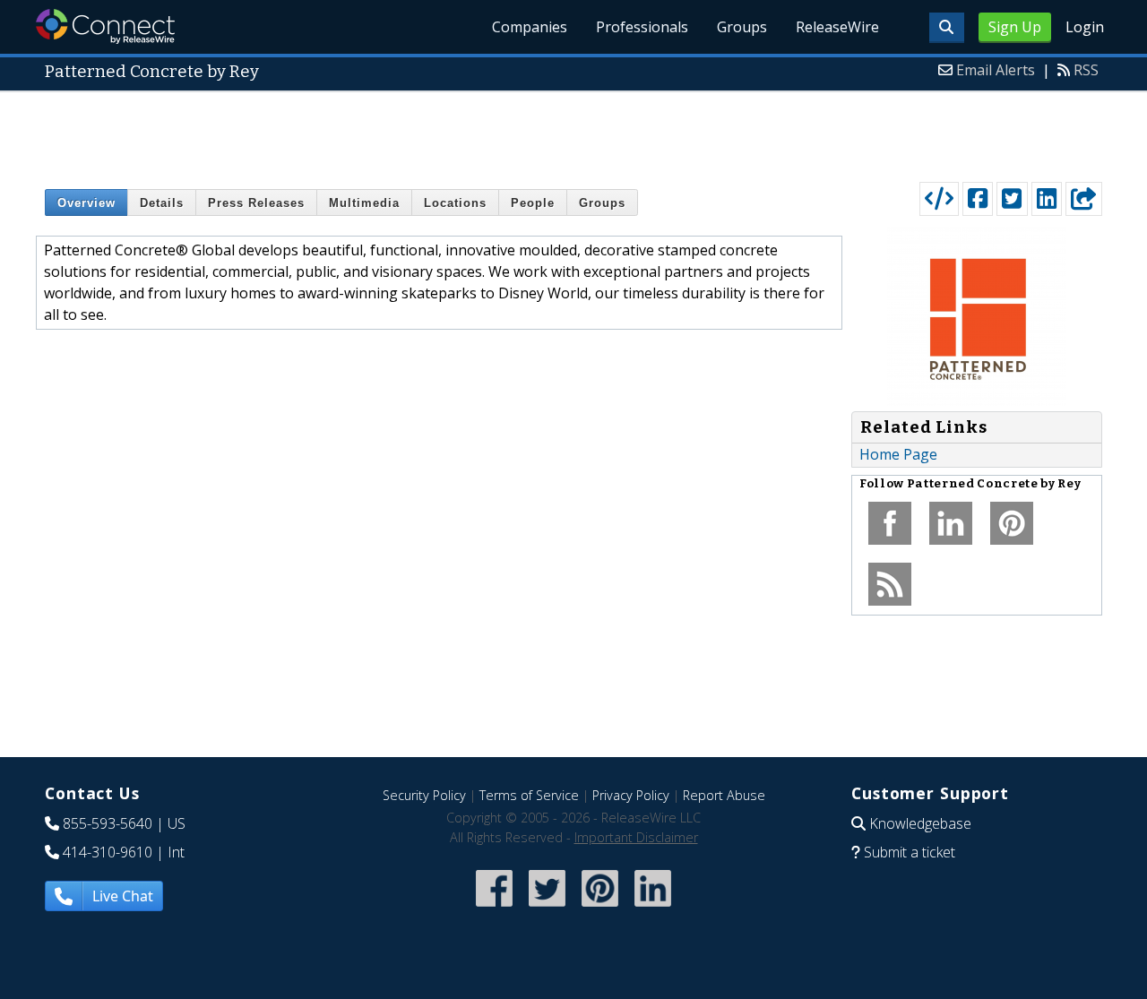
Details (162, 203)
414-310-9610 (107, 852)
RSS (1086, 70)
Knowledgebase (920, 823)
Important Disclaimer (636, 837)
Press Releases (256, 203)
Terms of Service (529, 795)
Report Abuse (724, 795)
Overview (86, 203)
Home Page (898, 454)
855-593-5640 (107, 823)
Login (1084, 27)
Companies (529, 27)
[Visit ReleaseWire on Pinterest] (600, 908)
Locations (455, 203)
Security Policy (424, 795)
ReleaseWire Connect (105, 26)
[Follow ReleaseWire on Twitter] (547, 908)
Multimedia (364, 203)
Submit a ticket (909, 852)
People (533, 203)
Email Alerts (995, 70)
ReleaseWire (837, 27)
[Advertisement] (573, 132)
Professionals (642, 27)
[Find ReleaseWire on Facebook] (494, 908)
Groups (742, 27)
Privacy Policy (630, 795)
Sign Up (1014, 27)
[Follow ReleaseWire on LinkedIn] (652, 908)
